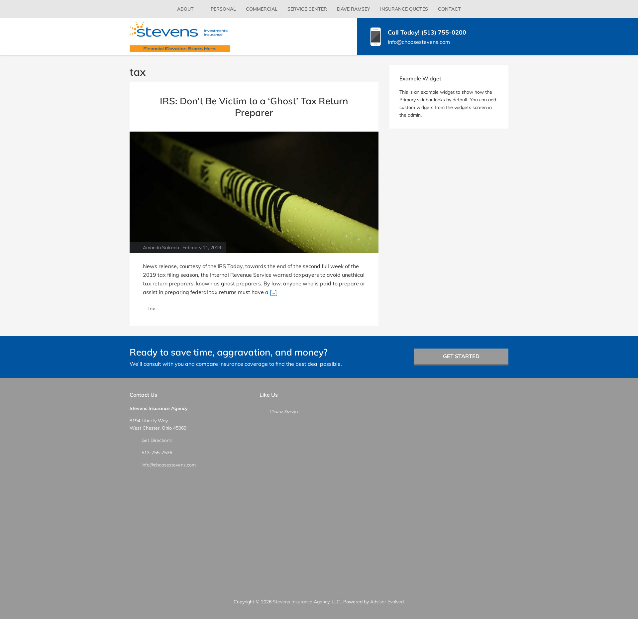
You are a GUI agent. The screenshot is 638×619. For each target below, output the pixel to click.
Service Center (307, 9)
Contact (449, 9)
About (185, 9)
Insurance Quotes (404, 9)
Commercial (261, 9)
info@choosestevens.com (169, 465)
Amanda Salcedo (161, 248)
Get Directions (157, 440)
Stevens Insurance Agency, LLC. (307, 602)
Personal (223, 9)
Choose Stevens (283, 411)
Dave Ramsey (353, 9)
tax (151, 309)
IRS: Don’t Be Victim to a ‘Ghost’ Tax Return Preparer (254, 106)
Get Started (461, 356)
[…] (273, 292)
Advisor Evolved (387, 602)
